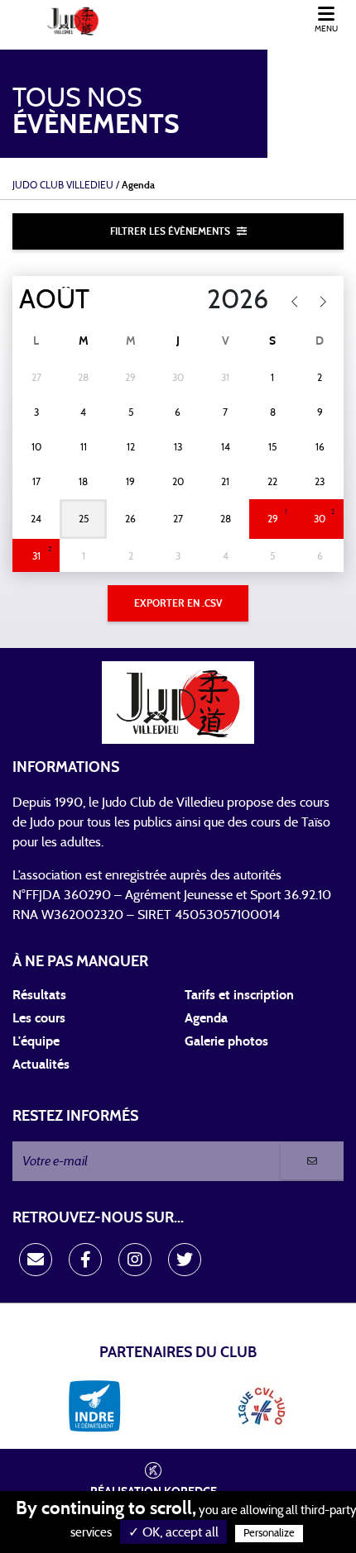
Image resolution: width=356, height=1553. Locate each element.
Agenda (206, 1018)
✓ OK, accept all (173, 1532)
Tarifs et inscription (239, 995)
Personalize (269, 1533)
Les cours (38, 1018)
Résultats (39, 995)
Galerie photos (226, 1041)
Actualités (41, 1064)
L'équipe (36, 1041)
